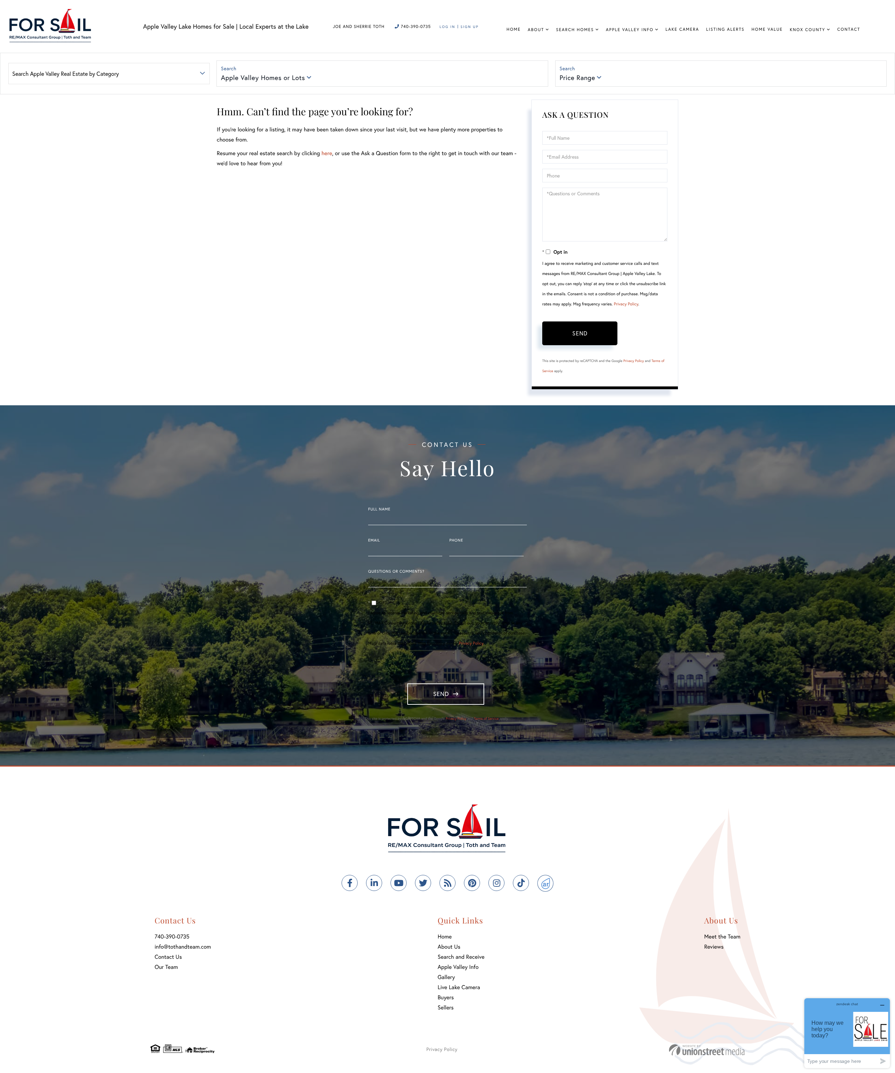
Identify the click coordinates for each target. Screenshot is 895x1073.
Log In (447, 26)
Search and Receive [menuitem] (461, 956)
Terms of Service (486, 718)
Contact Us (168, 956)
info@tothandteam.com (183, 946)
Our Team (166, 967)
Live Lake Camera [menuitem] (459, 987)
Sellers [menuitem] (446, 1007)
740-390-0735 (415, 26)
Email (374, 540)
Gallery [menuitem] (446, 977)
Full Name (379, 509)
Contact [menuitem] (848, 29)
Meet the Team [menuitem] (722, 936)
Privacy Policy (626, 304)
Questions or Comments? (396, 571)
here (326, 153)
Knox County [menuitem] (807, 29)
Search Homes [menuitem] (575, 29)
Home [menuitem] (514, 29)
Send (580, 333)
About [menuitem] (536, 29)
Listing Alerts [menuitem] (725, 29)
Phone (456, 540)
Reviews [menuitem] (714, 946)
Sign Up (469, 26)
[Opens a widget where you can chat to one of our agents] (847, 1033)
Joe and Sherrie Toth (359, 26)
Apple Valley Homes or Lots (263, 77)
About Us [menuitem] (449, 946)
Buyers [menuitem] (446, 997)
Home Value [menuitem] (767, 29)
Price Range (577, 77)
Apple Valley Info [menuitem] (629, 29)
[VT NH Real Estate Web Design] (707, 1050)
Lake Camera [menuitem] (682, 29)
